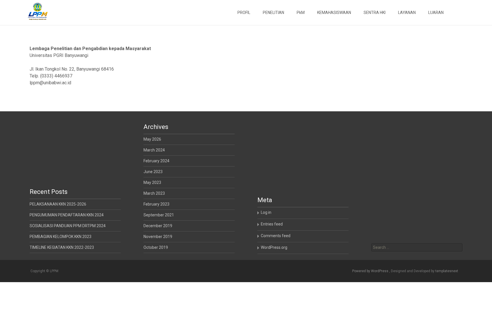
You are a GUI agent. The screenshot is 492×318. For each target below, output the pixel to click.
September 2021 (159, 215)
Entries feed (272, 224)
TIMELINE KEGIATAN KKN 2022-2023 (62, 247)
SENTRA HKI (375, 12)
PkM (301, 12)
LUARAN (436, 12)
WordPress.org (274, 247)
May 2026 (152, 139)
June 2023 (153, 171)
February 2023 (156, 204)
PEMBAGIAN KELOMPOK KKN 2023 (60, 236)
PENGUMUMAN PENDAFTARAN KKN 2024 (67, 215)
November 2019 (158, 236)
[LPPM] (33, 11)
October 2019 (156, 247)
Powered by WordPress (370, 271)
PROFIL (243, 12)
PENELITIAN (273, 12)
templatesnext (446, 271)
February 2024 (156, 161)
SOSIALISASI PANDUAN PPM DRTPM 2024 (68, 225)
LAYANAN (407, 12)
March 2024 (154, 150)
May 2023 (152, 182)
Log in (266, 212)
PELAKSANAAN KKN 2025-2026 (58, 204)
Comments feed (275, 235)
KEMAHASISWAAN (334, 12)
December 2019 (158, 225)
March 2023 (154, 193)
